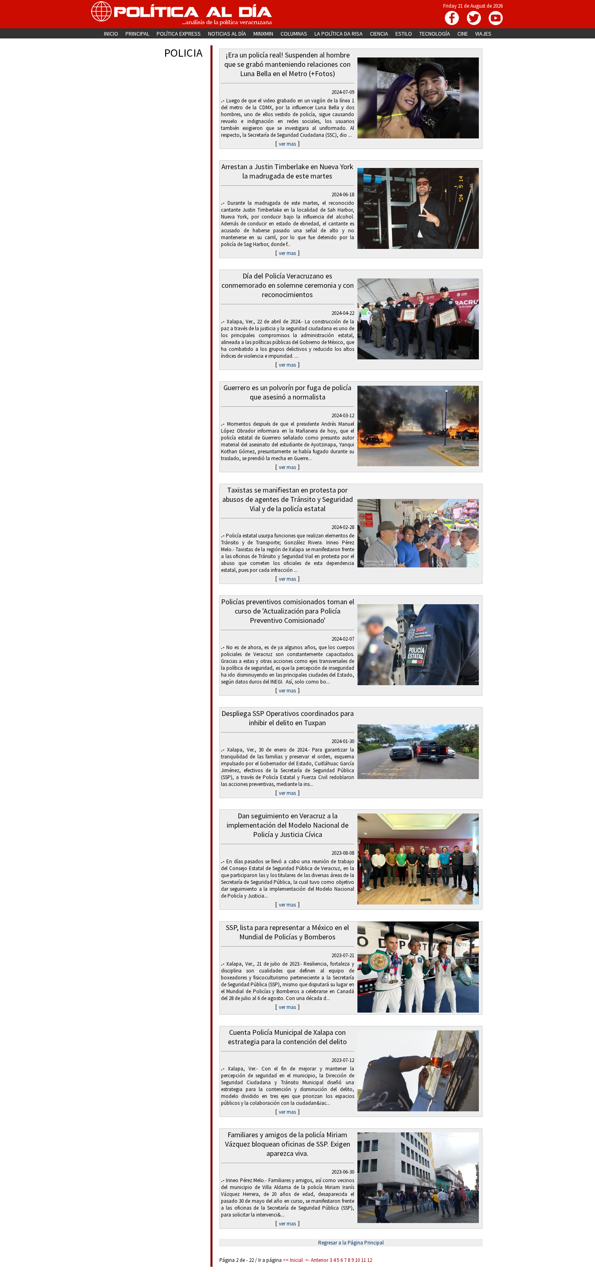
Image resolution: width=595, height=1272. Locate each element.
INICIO (111, 33)
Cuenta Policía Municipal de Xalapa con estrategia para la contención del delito (287, 1037)
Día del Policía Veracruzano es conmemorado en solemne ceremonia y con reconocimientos (287, 285)
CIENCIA (379, 33)
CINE (462, 33)
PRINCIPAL (137, 33)
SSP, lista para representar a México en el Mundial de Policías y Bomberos (287, 932)
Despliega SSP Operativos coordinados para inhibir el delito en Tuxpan (287, 718)
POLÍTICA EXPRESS (179, 33)
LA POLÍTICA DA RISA (338, 33)
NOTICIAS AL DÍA (227, 33)
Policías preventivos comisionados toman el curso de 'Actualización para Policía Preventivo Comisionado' (287, 611)
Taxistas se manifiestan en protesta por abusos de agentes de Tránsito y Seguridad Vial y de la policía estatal (287, 499)
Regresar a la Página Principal (351, 1242)
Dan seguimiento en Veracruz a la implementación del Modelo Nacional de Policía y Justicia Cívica (287, 825)
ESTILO (403, 33)
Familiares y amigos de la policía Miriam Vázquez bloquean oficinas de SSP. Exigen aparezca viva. (287, 1144)
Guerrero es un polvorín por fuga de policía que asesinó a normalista (287, 392)
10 (357, 1260)
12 (369, 1260)
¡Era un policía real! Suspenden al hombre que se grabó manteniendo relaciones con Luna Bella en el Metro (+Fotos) (287, 64)
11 (363, 1260)
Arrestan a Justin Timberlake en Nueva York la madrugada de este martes (287, 171)
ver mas (287, 143)
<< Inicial (293, 1260)
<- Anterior (316, 1260)
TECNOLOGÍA (434, 33)
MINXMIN (263, 33)
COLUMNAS (293, 33)
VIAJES (483, 33)
